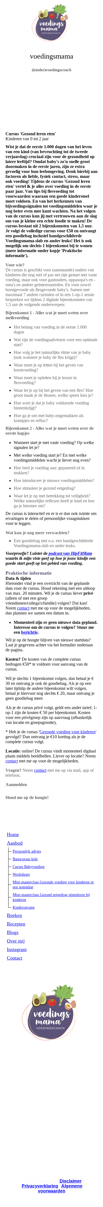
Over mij (16, 941)
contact (23, 608)
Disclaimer (71, 1181)
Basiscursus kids (25, 859)
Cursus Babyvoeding (28, 867)
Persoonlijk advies (27, 851)
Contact (14, 958)
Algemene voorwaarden (60, 1188)
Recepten (16, 924)
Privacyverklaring (40, 1186)
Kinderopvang (24, 907)
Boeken (14, 915)
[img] (52, 20)
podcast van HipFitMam (70, 553)
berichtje (29, 632)
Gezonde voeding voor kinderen (68, 731)
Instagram (17, 949)
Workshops (21, 874)
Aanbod (15, 843)
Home (13, 834)
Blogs (12, 932)
